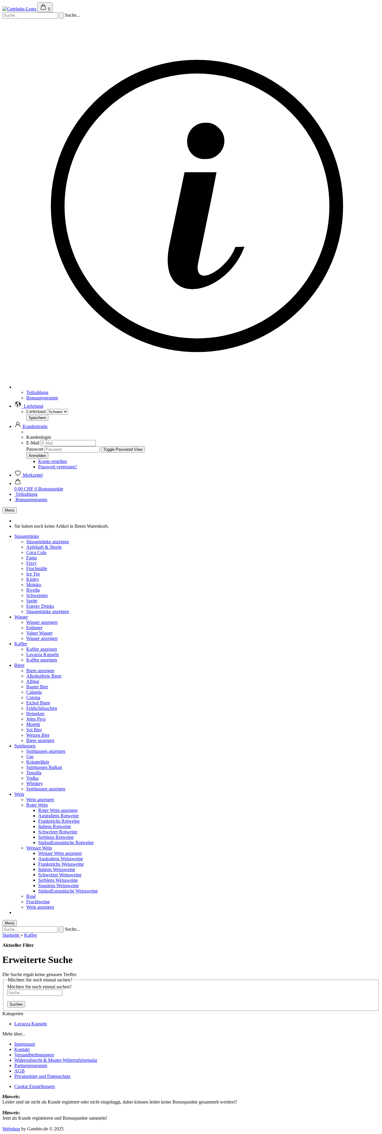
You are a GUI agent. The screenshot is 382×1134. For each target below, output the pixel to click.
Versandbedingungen (34, 1054)
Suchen (16, 1004)
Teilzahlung (37, 392)
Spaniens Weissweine (58, 885)
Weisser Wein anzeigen (60, 853)
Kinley (32, 579)
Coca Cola (36, 552)
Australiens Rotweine (58, 815)
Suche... (72, 15)
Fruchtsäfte (36, 568)
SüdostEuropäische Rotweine (66, 842)
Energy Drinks (40, 606)
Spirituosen (25, 745)
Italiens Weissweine (56, 869)
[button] (28, 406)
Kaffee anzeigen (41, 649)
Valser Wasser (39, 633)
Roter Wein (37, 804)
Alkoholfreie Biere (43, 675)
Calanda (34, 692)
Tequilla (33, 772)
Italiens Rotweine (54, 826)
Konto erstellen (52, 461)
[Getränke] (19, 8)
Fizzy (31, 563)
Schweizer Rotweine (57, 831)
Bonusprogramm (42, 397)
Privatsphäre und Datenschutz (42, 1076)
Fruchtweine (38, 901)
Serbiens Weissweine (58, 880)
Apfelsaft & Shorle (44, 547)
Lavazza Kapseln (42, 654)
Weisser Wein (39, 847)
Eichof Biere (38, 702)
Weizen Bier (38, 735)
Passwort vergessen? (57, 466)
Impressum (24, 1044)
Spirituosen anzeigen (45, 751)
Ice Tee (33, 573)
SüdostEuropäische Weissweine (68, 890)
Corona (33, 697)
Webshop (11, 1128)
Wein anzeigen (40, 799)
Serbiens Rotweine (56, 837)
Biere (19, 665)
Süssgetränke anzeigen (47, 541)
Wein (19, 794)
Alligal (32, 681)
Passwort (34, 449)
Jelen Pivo (36, 718)
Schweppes (37, 595)
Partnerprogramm (30, 1065)
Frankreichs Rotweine (59, 821)
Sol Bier (34, 729)
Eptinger (34, 627)
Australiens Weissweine (60, 858)
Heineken (35, 713)
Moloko (33, 584)
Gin (29, 756)
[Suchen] (61, 15)
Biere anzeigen (40, 670)
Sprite (31, 600)
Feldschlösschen (41, 708)
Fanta (31, 557)
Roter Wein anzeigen (58, 810)
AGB (19, 1070)
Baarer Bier (37, 686)
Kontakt (22, 1049)
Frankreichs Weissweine (61, 864)
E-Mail (32, 442)
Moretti (33, 724)
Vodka (32, 778)
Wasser (21, 616)
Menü (9, 510)
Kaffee (20, 643)
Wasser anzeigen (42, 622)
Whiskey (34, 783)
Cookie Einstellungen (34, 1086)
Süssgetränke (26, 536)
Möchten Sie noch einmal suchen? (39, 986)
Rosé (31, 896)
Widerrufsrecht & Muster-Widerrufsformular (55, 1060)
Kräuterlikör (37, 761)
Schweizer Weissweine (59, 874)
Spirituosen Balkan (44, 767)
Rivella (33, 590)
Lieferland (36, 411)
